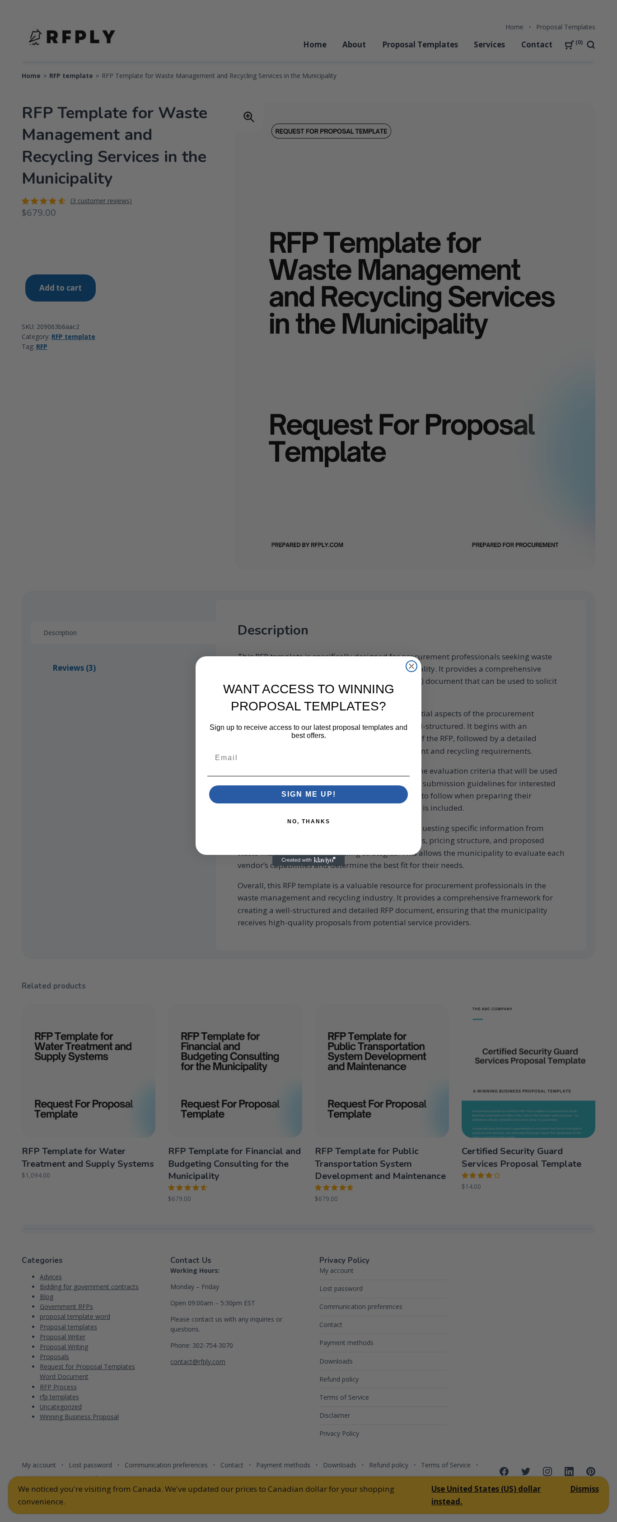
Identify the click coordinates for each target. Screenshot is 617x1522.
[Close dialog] (411, 666)
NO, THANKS (308, 821)
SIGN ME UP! (308, 794)
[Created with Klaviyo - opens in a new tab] (308, 860)
